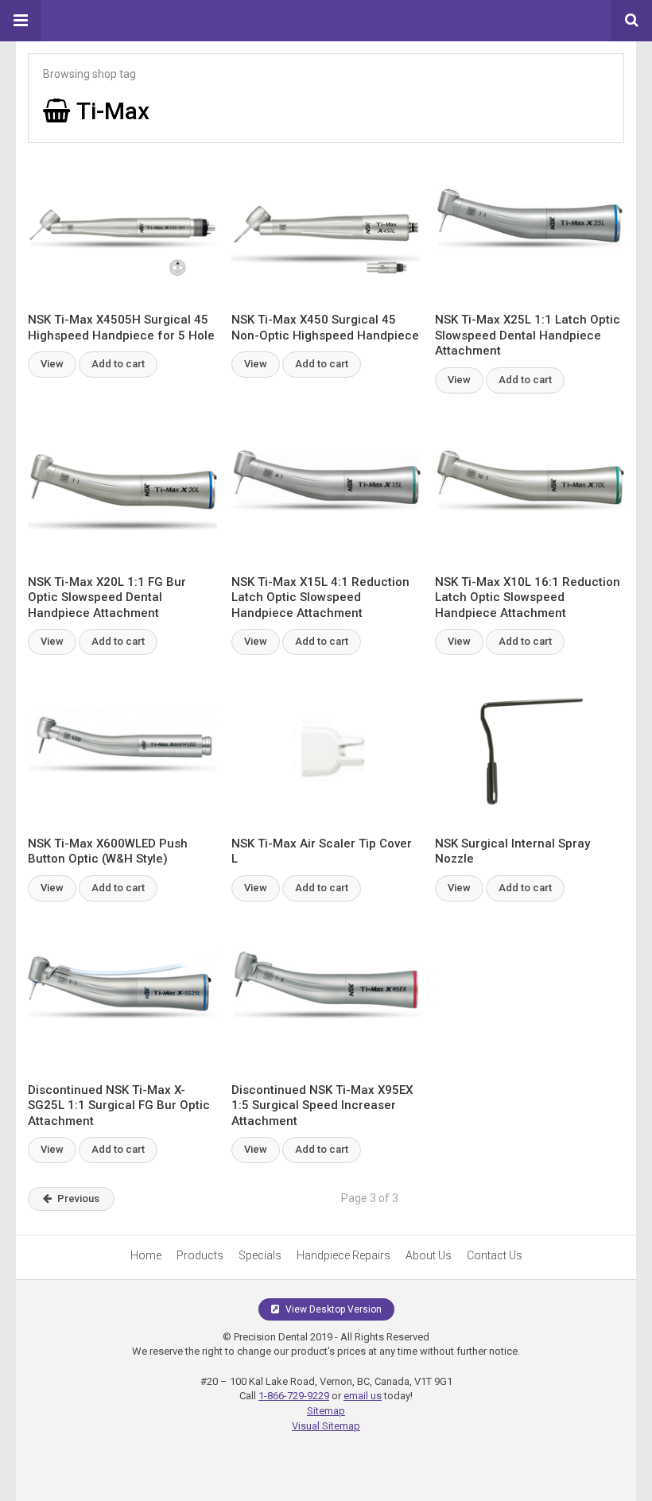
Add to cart (118, 364)
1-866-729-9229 (293, 1396)
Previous (78, 1198)
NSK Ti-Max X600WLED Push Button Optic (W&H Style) (108, 851)
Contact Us (494, 1255)
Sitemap (326, 1411)
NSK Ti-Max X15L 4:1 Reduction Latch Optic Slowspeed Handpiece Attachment (320, 597)
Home (145, 1255)
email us (362, 1396)
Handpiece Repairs (343, 1255)
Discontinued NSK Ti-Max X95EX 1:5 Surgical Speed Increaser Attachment (322, 1105)
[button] (20, 20)
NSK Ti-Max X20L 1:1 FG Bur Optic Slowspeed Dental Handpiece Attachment (107, 597)
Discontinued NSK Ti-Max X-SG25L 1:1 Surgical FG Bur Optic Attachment (119, 1105)
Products (200, 1255)
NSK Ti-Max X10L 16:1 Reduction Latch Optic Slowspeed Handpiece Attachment (527, 597)
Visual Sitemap (326, 1426)
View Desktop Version (332, 1309)
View (52, 364)
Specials (260, 1255)
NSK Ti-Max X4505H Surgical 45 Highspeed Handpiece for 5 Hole (121, 327)
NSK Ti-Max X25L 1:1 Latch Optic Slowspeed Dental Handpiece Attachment (527, 335)
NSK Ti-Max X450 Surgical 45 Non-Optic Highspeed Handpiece (325, 327)
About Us (429, 1255)
